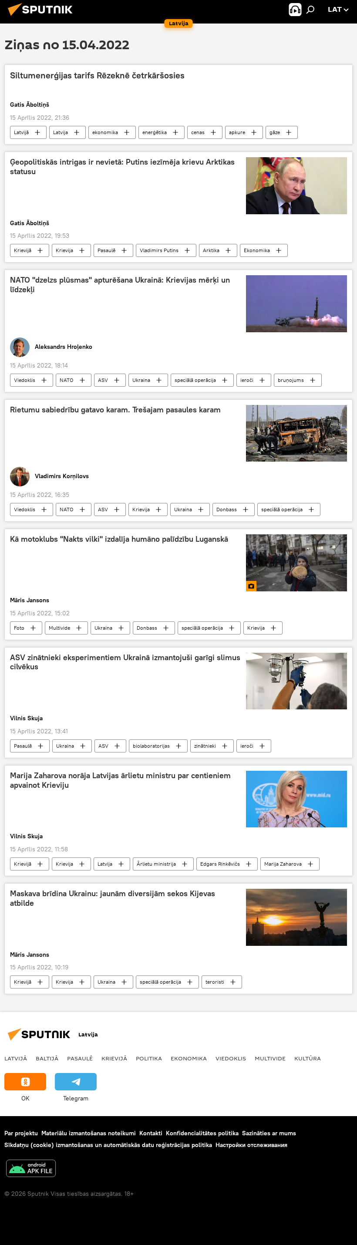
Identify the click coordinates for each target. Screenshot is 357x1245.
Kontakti (150, 1133)
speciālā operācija (195, 380)
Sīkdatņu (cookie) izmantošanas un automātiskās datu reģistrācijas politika (108, 1145)
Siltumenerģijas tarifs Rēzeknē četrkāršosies (97, 75)
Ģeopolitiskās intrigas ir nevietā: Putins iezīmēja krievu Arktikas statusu (122, 166)
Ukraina (141, 380)
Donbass (226, 509)
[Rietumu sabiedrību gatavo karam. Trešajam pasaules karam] (296, 433)
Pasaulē (106, 250)
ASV (103, 380)
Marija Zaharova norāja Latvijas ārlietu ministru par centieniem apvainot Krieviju (120, 780)
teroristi (214, 981)
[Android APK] (31, 1169)
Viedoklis (24, 380)
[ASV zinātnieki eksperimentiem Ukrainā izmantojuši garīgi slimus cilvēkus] (296, 681)
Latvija (60, 132)
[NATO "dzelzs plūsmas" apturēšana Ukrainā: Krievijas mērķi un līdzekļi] (296, 303)
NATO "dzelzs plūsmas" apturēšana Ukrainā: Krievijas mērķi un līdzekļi (120, 284)
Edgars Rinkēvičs (220, 863)
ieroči (246, 380)
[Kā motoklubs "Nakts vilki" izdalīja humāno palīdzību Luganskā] (296, 562)
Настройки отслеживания (251, 1145)
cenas (198, 132)
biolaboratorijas (151, 745)
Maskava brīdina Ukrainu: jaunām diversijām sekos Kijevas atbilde (112, 898)
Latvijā (21, 132)
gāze (274, 132)
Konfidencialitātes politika (202, 1133)
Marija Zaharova (283, 863)
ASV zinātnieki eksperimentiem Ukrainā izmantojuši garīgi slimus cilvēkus (125, 662)
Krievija (64, 250)
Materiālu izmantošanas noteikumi (88, 1133)
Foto (19, 627)
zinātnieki (205, 745)
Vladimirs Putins (159, 250)
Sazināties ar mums (269, 1133)
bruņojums (291, 380)
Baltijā (47, 1058)
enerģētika (154, 132)
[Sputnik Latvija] (42, 17)
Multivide (59, 627)
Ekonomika (257, 250)
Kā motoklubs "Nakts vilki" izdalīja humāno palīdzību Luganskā (119, 539)
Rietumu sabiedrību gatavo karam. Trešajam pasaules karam (115, 410)
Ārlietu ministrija (156, 863)
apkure (237, 132)
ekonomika (105, 132)
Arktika (211, 250)
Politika (149, 1058)
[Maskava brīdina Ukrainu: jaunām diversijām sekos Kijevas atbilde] (296, 917)
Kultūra (307, 1058)
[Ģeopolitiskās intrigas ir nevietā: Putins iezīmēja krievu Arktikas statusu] (296, 185)
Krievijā (22, 250)
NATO (67, 380)
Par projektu (21, 1133)
